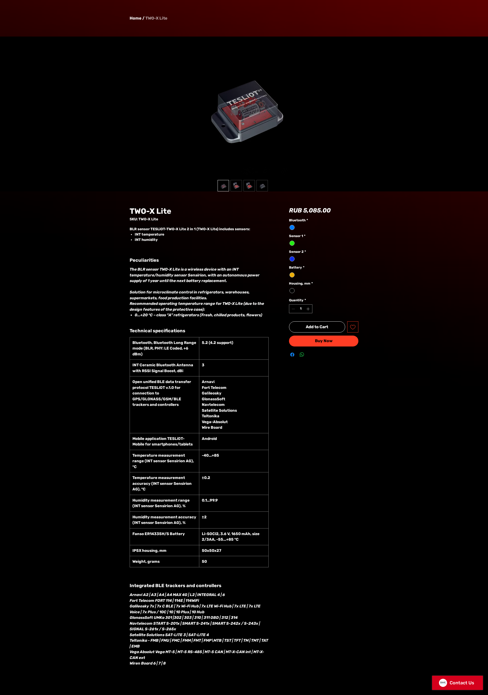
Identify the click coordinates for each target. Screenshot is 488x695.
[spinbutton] (301, 309)
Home (136, 18)
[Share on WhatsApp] (302, 355)
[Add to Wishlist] (352, 327)
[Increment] (309, 309)
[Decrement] (293, 309)
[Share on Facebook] (292, 355)
